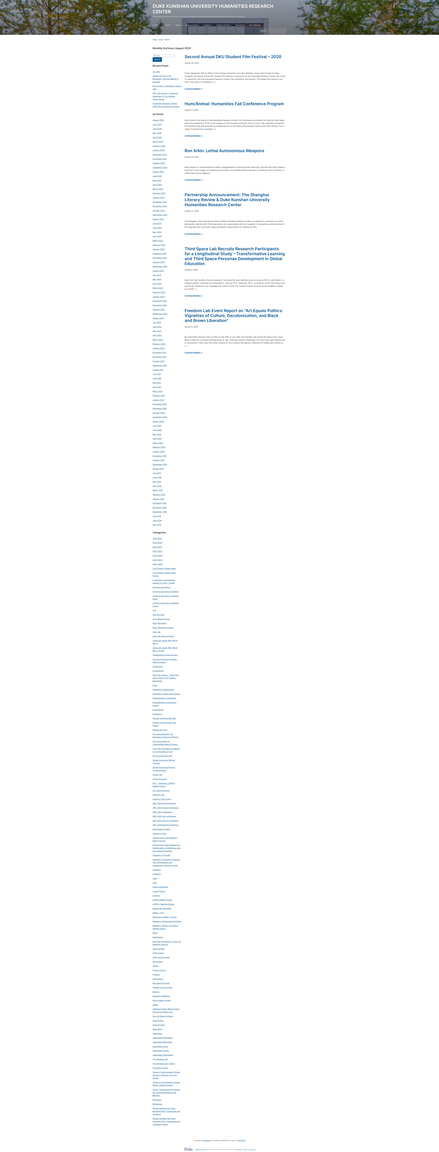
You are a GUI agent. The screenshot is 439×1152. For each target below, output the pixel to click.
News (177, 25)
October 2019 (159, 460)
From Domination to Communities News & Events (165, 743)
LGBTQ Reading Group (162, 900)
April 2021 (157, 387)
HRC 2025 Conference (162, 812)
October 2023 (159, 262)
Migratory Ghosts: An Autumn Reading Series (165, 927)
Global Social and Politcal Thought (164, 761)
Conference (158, 666)
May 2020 (157, 434)
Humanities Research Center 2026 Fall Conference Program (166, 105)
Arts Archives (158, 615)
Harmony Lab (158, 795)
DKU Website (254, 25)
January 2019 (158, 499)
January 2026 (159, 150)
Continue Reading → (193, 89)
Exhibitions (157, 714)
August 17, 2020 (191, 110)
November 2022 (160, 305)
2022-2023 (157, 555)
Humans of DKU (159, 833)
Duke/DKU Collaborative (163, 689)
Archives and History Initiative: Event (166, 597)
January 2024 (159, 249)
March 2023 (158, 288)
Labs (155, 878)
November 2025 (160, 159)
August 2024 (158, 219)
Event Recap (158, 710)
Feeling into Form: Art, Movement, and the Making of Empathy (166, 79)
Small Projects (159, 1025)
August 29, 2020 (192, 63)
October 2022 (159, 309)
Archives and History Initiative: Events (166, 604)
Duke (155, 685)
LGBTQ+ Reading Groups (163, 904)
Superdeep (157, 1029)
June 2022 (157, 327)
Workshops (157, 1104)
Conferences (158, 671)
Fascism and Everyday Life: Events (164, 724)
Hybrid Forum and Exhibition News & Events (165, 839)
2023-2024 (157, 560)
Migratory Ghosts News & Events (167, 921)
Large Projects (159, 891)
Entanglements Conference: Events (165, 704)
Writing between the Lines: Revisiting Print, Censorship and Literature (166, 1111)
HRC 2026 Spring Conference (165, 825)
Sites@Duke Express (200, 1149)
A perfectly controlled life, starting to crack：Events (164, 581)
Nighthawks (158, 937)
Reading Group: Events (162, 987)
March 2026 (158, 141)
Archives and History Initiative (166, 591)
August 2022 (158, 318)
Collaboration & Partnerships (165, 655)
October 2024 (159, 210)
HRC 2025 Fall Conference (164, 816)
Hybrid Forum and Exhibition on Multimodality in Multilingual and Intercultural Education (167, 848)
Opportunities (192, 25)
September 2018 (160, 512)
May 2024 (157, 232)
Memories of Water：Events (165, 917)
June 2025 (157, 176)
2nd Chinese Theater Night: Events (164, 574)
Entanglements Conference (164, 698)
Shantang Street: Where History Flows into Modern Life (166, 1010)
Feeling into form (160, 730)
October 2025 (159, 163)
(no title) (156, 72)
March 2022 (158, 340)
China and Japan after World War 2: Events (165, 649)
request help (252, 1149)
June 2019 (157, 477)
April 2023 (157, 284)
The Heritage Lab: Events (163, 1063)
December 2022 (160, 301)
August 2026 (158, 120)
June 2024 (157, 228)
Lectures (156, 895)
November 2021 (159, 357)
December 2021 (159, 352)
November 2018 (159, 507)
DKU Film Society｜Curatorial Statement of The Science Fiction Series (165, 96)
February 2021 (159, 395)
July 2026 (157, 124)
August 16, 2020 (192, 157)
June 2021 (157, 378)
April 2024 (157, 236)
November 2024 (160, 206)
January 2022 (159, 348)
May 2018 (157, 525)
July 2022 (157, 322)
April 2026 (157, 137)
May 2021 (157, 383)
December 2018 (159, 503)
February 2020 (159, 447)
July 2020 (157, 426)
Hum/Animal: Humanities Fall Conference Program (234, 103)
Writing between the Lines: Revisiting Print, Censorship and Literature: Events (166, 1121)
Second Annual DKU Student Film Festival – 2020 (233, 56)
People (167, 25)
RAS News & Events (161, 983)
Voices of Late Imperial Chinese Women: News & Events (166, 1084)
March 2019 (158, 490)
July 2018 (157, 516)
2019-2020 (157, 543)
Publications (158, 979)
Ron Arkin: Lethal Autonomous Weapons (224, 150)
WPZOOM (241, 1140)
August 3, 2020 (191, 326)
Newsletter (240, 25)
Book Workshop (159, 623)
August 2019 (158, 469)
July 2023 (157, 275)
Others (155, 966)
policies (239, 1149)
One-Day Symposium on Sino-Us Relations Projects (167, 943)
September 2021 (160, 365)
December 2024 (160, 202)
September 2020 (160, 417)
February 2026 (159, 146)
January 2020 (159, 451)
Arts (154, 610)
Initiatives (157, 870)
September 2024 (160, 215)
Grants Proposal (160, 779)
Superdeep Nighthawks (163, 1038)
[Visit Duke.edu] (188, 1149)
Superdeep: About (160, 1046)
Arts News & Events (161, 619)
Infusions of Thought (161, 855)
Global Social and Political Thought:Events (164, 769)
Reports (156, 992)
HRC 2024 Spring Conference (165, 808)
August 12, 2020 (192, 211)
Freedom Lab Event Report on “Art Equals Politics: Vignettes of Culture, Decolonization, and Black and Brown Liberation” (234, 315)
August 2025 (158, 172)
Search (283, 31)
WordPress (207, 1140)
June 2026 (157, 129)
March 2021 (158, 391)
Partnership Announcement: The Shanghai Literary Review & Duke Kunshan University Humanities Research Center (227, 199)
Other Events (158, 953)
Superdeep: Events (161, 1051)
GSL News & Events (161, 790)
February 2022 (159, 344)
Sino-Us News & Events (163, 1016)
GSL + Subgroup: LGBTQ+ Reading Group (164, 784)
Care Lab (157, 632)
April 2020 (157, 438)
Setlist (155, 1005)
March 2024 (158, 241)
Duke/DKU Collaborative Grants (166, 694)
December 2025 (160, 154)
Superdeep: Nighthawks (163, 1055)
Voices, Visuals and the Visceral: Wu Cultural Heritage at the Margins (166, 1092)
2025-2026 (157, 564)
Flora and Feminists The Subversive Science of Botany (165, 735)
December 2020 (160, 404)
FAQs (245, 1149)
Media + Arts (158, 913)
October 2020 (159, 413)
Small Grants (158, 1020)
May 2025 (157, 180)
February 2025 (159, 193)
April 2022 (157, 335)
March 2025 (158, 189)
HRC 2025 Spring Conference (165, 821)
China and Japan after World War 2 (165, 642)
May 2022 (157, 331)
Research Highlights (161, 996)
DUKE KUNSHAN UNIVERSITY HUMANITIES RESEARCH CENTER (213, 8)
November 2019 (159, 456)
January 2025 (159, 197)
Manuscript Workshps (162, 908)
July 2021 (157, 374)
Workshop (157, 1100)
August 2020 (158, 421)
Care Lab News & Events (163, 636)
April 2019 (157, 486)
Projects (207, 25)
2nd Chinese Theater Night (164, 568)
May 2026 (157, 133)
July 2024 (157, 223)
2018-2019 (157, 538)
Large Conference (160, 887)
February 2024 (159, 245)
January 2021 (158, 400)
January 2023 (159, 296)
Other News (158, 962)
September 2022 (160, 314)
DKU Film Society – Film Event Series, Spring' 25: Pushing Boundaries (166, 678)
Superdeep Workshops (162, 1042)
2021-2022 (157, 551)
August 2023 (158, 271)
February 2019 (159, 494)
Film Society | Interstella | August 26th (167, 87)
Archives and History (162, 587)
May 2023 (157, 279)
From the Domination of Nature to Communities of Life (166, 750)
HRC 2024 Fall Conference (164, 803)
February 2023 (159, 292)
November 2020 (160, 408)
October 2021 (159, 361)
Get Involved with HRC (162, 756)
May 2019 (157, 482)
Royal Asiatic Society (162, 1000)
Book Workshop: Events (163, 627)
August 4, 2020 (191, 269)
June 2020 (157, 430)
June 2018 (157, 520)
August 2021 (158, 370)
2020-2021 (157, 547)
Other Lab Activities (161, 957)
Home (155, 25)
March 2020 (158, 443)
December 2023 (160, 253)
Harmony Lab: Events (162, 799)
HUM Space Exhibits (161, 829)
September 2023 (160, 266)
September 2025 (160, 167)
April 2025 (157, 185)
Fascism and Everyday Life (164, 718)
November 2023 (160, 258)
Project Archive (223, 25)
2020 (161, 39)
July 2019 (157, 473)
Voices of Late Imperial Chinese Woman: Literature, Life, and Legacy (166, 1075)
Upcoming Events (160, 1068)
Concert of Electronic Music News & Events (165, 660)
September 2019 (160, 464)
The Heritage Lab (160, 1059)
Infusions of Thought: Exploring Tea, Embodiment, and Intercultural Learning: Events (166, 862)
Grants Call (157, 774)
